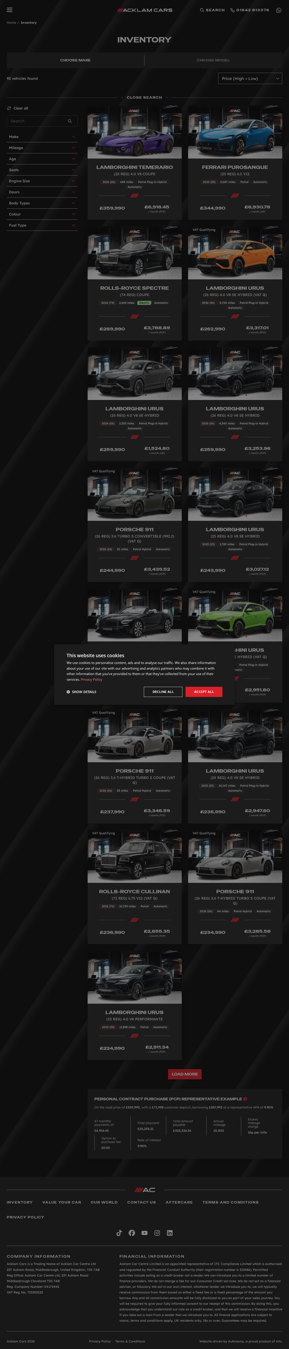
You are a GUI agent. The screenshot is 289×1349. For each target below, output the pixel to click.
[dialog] (144, 674)
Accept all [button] (204, 692)
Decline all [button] (163, 692)
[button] (81, 691)
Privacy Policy (91, 679)
